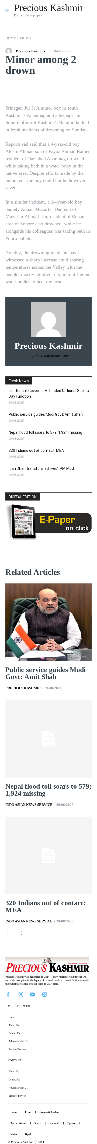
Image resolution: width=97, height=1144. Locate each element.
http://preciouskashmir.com (48, 356)
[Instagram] (44, 994)
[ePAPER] (48, 538)
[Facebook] (8, 994)
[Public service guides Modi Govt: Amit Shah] (48, 622)
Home (10, 38)
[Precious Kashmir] (10, 51)
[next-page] (19, 933)
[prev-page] (9, 933)
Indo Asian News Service (29, 805)
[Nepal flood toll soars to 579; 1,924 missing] (48, 739)
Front (26, 38)
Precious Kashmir (31, 51)
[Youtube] (32, 994)
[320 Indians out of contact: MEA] (48, 855)
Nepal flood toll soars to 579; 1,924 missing (45, 432)
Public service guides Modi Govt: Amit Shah (46, 414)
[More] (84, 89)
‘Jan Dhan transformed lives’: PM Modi (42, 468)
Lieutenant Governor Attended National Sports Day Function (49, 393)
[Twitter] (20, 994)
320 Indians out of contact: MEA (36, 450)
